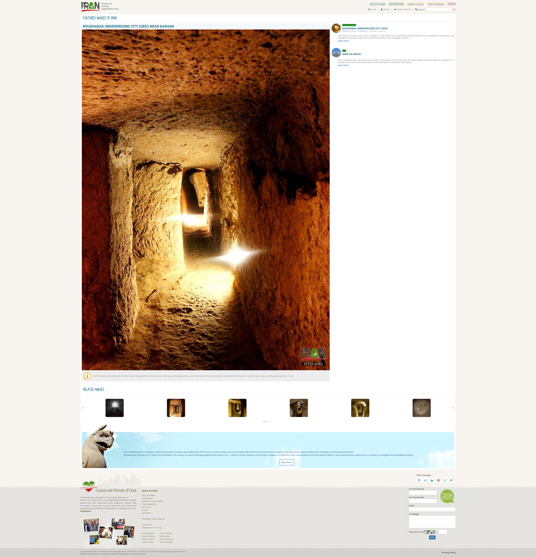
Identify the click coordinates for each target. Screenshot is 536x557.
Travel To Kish (164, 536)
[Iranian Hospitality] (108, 490)
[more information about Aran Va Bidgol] (336, 52)
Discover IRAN (148, 495)
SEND (432, 537)
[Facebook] (419, 480)
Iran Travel (141, 551)
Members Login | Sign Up (153, 518)
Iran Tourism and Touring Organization (112, 551)
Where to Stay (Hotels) (152, 501)
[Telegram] (451, 480)
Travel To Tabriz (148, 539)
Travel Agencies (149, 504)
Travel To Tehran (165, 533)
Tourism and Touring (153, 551)
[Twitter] (425, 480)
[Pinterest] (438, 480)
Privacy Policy (449, 552)
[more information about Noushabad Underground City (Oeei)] (336, 27)
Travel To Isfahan (148, 536)
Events (145, 510)
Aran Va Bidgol (359, 31)
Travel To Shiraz (148, 533)
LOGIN (373, 9)
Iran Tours (146, 507)
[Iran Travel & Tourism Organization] (99, 6)
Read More (286, 462)
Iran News (146, 513)
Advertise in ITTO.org (151, 527)
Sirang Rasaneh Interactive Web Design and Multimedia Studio (122, 554)
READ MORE (343, 41)
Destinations (147, 498)
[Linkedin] (431, 480)
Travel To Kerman (166, 539)
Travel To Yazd (147, 542)
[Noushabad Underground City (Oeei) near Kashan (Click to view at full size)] (114, 408)
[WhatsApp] (444, 480)
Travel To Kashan (166, 542)
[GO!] (454, 9)
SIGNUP (386, 9)
